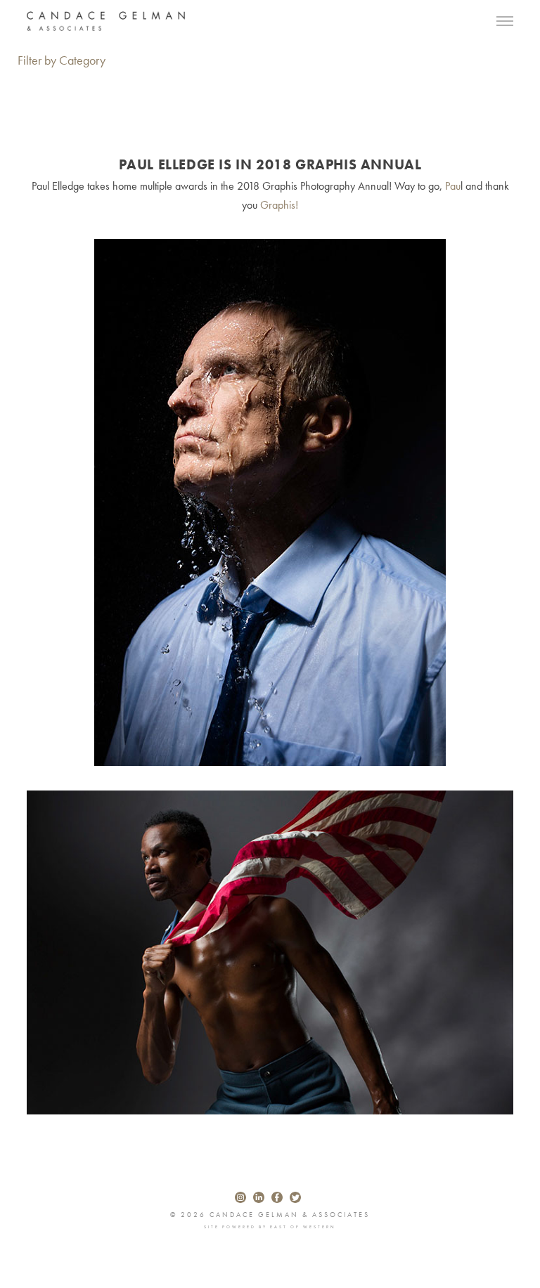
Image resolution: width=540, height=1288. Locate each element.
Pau (453, 185)
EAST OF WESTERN (303, 1227)
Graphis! (279, 204)
